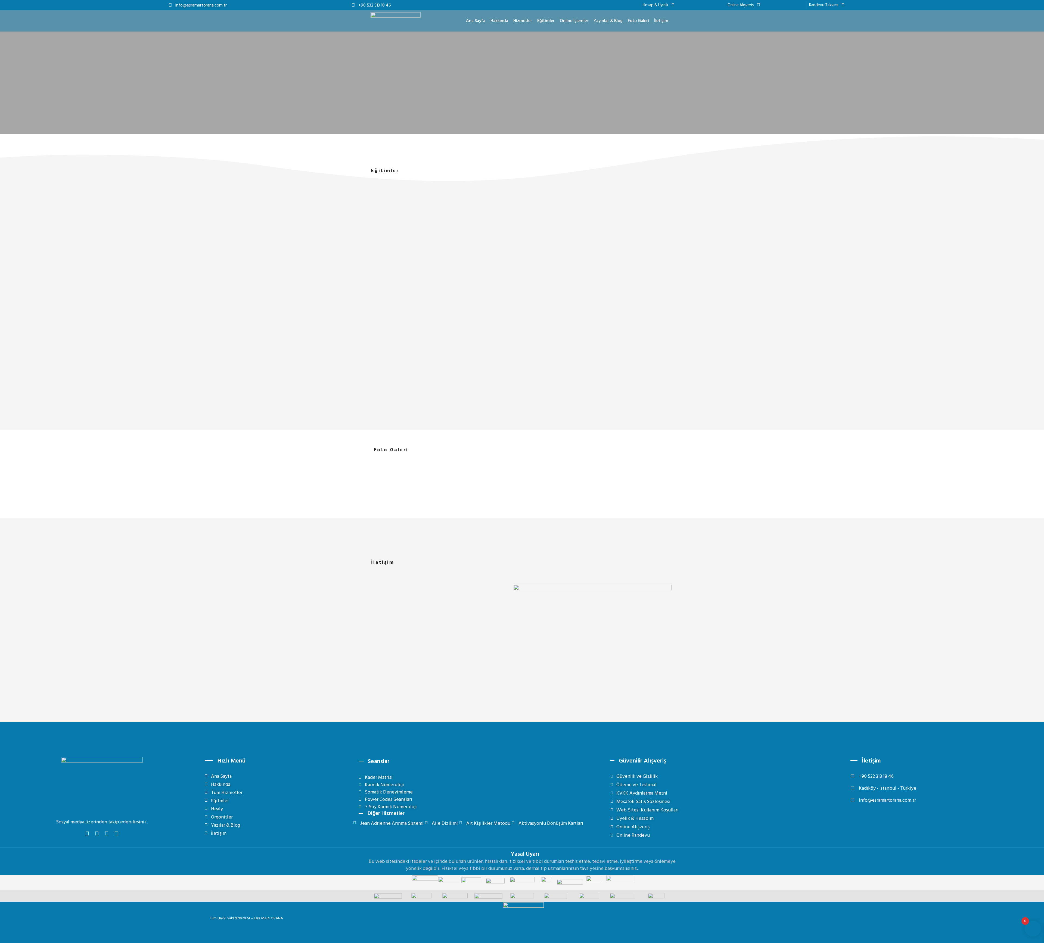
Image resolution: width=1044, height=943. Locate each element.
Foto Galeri (638, 20)
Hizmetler (522, 20)
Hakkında (499, 20)
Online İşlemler (574, 20)
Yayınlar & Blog (608, 20)
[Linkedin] (116, 833)
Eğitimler (546, 20)
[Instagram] (97, 833)
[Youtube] (107, 833)
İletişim (661, 20)
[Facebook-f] (87, 833)
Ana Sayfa (475, 20)
